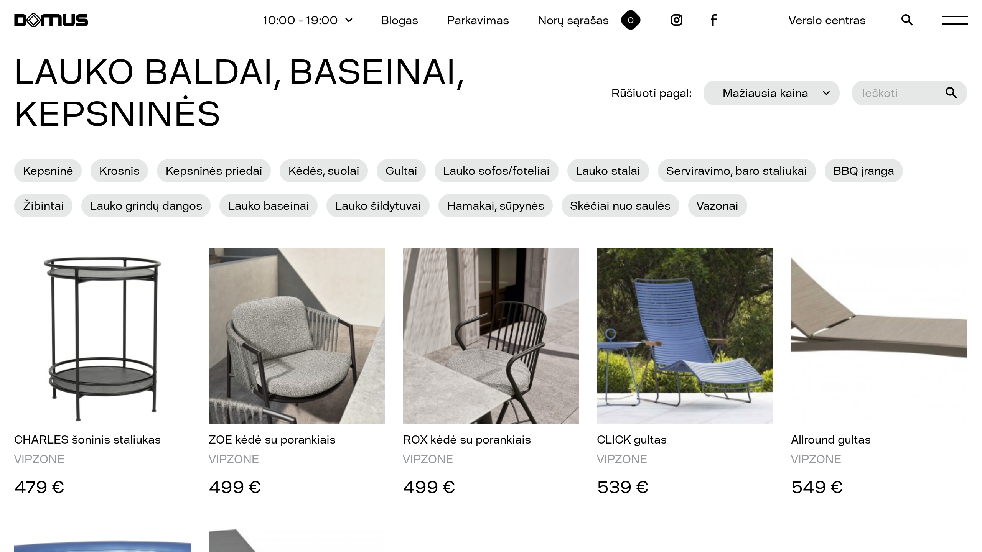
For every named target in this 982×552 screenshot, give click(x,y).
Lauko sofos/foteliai (496, 170)
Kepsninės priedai (214, 170)
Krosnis (119, 170)
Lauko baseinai (268, 205)
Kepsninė (48, 170)
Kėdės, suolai (323, 170)
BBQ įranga (863, 170)
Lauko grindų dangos (146, 205)
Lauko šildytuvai (378, 205)
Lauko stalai (608, 170)
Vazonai (717, 205)
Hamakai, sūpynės (495, 205)
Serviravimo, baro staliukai (736, 170)
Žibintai (43, 205)
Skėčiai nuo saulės (620, 205)
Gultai (401, 170)
